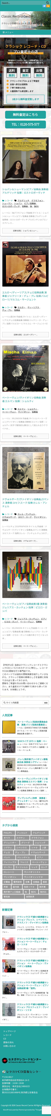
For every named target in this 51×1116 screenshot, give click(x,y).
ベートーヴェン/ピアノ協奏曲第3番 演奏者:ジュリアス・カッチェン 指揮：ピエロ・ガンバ (25, 607)
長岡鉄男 (30, 896)
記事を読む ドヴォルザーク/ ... (25, 540)
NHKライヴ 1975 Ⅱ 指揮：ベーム (32, 742)
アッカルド (22, 832)
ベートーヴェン (9, 411)
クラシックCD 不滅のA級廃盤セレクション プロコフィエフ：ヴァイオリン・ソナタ (33, 1007)
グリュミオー (10, 842)
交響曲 (7, 881)
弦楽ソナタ (29, 886)
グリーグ (25, 842)
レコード (9, 200)
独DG (36, 206)
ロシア (44, 867)
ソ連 (44, 847)
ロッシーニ (9, 872)
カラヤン (20, 837)
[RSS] (48, 6)
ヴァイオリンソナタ (33, 876)
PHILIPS (8, 832)
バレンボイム (23, 857)
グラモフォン (37, 200)
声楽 (6, 886)
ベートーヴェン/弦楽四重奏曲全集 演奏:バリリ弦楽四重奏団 (32, 723)
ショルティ (32, 409)
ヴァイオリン (24, 411)
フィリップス (10, 862)
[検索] (48, 3)
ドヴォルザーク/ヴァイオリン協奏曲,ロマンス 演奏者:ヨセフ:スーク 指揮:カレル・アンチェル (25, 502)
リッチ (34, 867)
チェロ (7, 852)
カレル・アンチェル (26, 514)
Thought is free (41, 1110)
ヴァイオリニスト (32, 872)
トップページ (9, 1031)
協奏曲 (25, 206)
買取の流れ (8, 1042)
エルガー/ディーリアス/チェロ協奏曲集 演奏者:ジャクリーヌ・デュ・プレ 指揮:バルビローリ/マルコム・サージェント (25, 296)
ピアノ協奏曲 (30, 203)
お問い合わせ (9, 1045)
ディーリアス (33, 307)
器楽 (45, 881)
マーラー (8, 867)
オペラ (7, 837)
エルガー (21, 307)
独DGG (43, 891)
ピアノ (44, 618)
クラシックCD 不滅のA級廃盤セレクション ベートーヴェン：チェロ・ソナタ (33, 941)
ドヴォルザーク (9, 517)
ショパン (18, 203)
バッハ (7, 857)
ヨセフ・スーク (25, 517)
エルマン (21, 409)
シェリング (40, 842)
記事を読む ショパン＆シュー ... (25, 230)
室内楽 (16, 886)
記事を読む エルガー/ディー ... (25, 334)
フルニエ (24, 862)
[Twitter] (44, 6)
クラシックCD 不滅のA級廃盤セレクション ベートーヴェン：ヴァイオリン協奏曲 (33, 963)
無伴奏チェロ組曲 (12, 891)
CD (4, 1038)
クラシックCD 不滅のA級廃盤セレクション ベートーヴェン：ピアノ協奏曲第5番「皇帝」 (33, 985)
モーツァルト (21, 867)
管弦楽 (7, 896)
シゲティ (8, 847)
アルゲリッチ (23, 200)
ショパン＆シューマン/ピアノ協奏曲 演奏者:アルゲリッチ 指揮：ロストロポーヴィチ (25, 190)
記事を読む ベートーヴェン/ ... (25, 436)
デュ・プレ (7, 310)
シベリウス (21, 847)
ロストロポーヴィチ (11, 206)
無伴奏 (42, 886)
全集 (27, 881)
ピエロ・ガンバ (11, 621)
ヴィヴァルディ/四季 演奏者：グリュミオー (32, 799)
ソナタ (34, 847)
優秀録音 (17, 881)
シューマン (7, 203)
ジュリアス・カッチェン (28, 618)
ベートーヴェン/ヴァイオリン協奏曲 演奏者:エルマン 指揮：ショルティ (24, 399)
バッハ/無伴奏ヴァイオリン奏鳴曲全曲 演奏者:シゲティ (32, 761)
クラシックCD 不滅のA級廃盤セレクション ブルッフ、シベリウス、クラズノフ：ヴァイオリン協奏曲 (33, 919)
